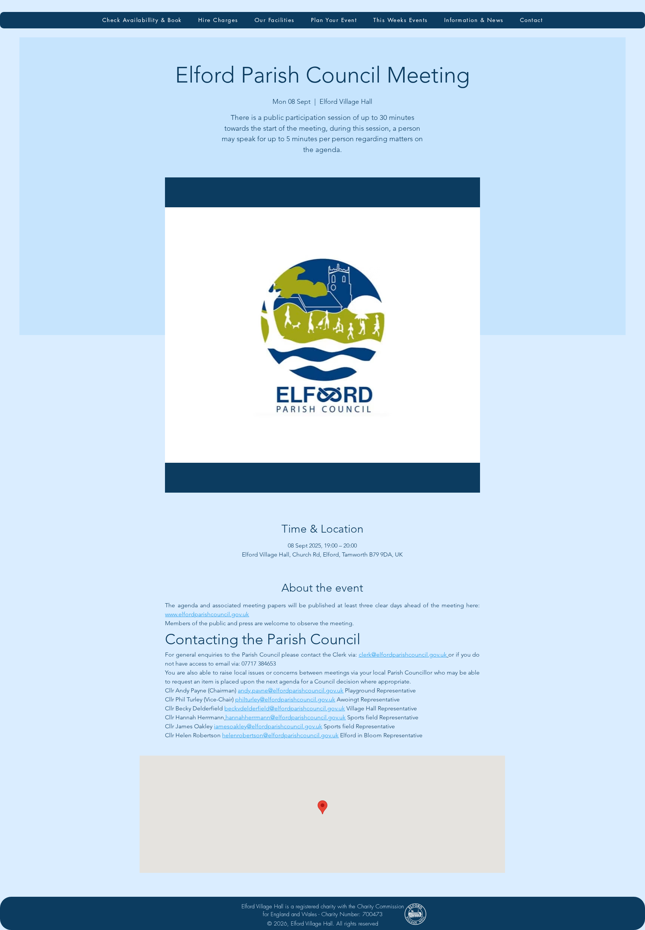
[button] (274, 20)
